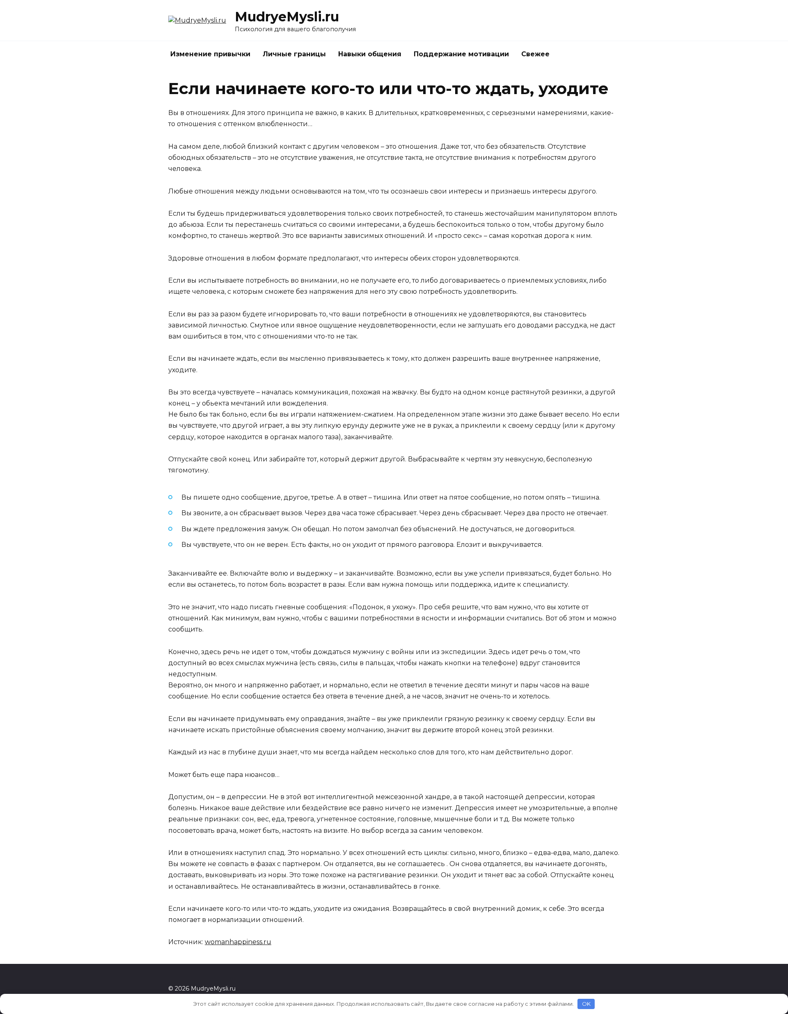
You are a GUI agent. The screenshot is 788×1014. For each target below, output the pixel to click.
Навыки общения (369, 54)
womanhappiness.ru (238, 942)
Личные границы (294, 54)
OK (586, 1003)
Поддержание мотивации (461, 54)
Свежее (535, 54)
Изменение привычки (210, 54)
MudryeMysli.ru (287, 17)
